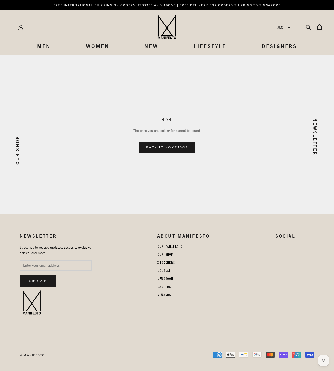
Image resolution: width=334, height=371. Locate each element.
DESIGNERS (166, 263)
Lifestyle (210, 46)
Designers (279, 46)
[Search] (308, 27)
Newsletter (315, 137)
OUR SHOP (165, 255)
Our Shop (17, 150)
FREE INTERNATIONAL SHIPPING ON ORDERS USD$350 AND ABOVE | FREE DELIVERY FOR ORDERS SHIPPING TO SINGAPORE (167, 5)
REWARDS (164, 295)
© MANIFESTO (32, 355)
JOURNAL (164, 271)
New (151, 46)
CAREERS (164, 287)
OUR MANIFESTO (170, 247)
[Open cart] (319, 27)
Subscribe (38, 281)
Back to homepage (167, 147)
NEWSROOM (165, 279)
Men (44, 46)
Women (97, 46)
